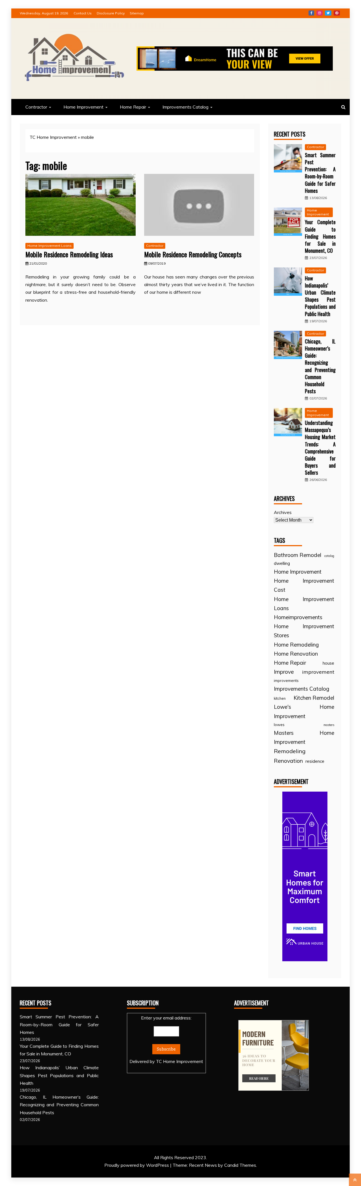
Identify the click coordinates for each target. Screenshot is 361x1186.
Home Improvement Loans (49, 245)
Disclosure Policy (111, 13)
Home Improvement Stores (304, 631)
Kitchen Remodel (314, 697)
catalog (329, 556)
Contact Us (83, 13)
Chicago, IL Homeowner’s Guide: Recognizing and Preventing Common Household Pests (320, 366)
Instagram (319, 13)
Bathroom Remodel (297, 555)
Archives (283, 512)
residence (314, 761)
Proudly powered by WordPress (137, 1165)
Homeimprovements (298, 617)
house (328, 663)
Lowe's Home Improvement (304, 711)
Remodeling (289, 751)
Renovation (288, 760)
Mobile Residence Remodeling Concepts (192, 254)
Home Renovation (296, 653)
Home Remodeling (296, 644)
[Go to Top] (355, 1180)
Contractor (36, 107)
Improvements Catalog (185, 107)
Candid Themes (240, 1165)
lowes (279, 724)
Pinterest (337, 13)
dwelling (282, 563)
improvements (286, 680)
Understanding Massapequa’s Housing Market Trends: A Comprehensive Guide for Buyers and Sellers (320, 447)
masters (328, 725)
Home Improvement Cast (304, 585)
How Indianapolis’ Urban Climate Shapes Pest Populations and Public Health (320, 296)
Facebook (311, 13)
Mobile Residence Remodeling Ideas (69, 254)
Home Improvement (83, 107)
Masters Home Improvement (304, 737)
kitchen (280, 698)
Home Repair (133, 107)
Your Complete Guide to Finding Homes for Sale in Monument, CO (320, 236)
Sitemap (137, 13)
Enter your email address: (166, 1039)
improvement (318, 672)
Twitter (328, 13)
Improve (284, 671)
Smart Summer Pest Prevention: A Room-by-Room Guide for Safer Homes (320, 172)
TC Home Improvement (53, 137)
